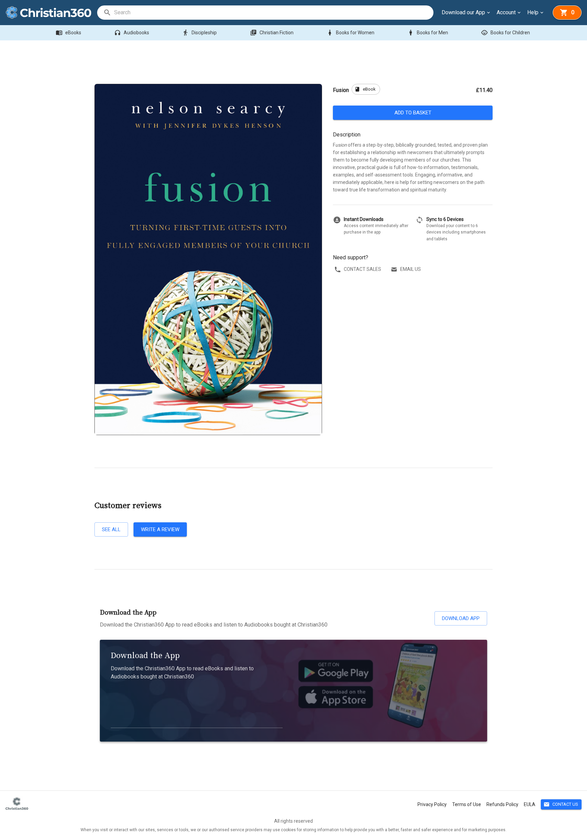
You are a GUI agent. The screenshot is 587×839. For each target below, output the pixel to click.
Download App (461, 618)
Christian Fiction (272, 32)
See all (111, 529)
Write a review (160, 529)
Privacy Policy (432, 804)
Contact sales (362, 269)
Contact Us (561, 804)
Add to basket (412, 113)
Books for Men (427, 32)
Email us (410, 269)
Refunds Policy (502, 804)
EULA (529, 804)
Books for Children (505, 32)
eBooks (68, 32)
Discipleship (199, 32)
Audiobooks (131, 32)
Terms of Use (466, 804)
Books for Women (350, 32)
